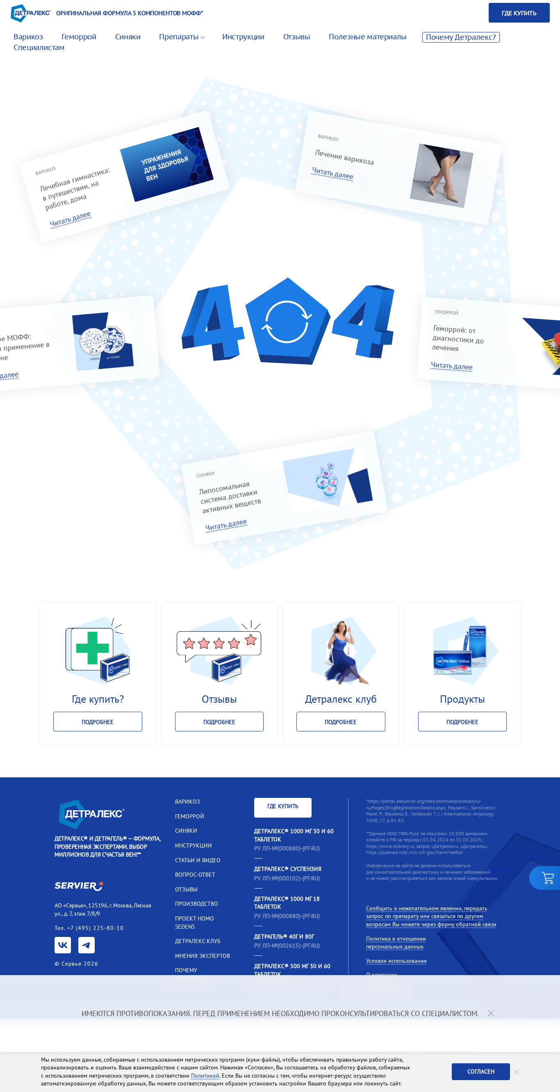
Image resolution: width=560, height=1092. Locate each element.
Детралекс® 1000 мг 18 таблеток (287, 903)
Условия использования (396, 960)
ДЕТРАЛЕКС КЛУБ (198, 941)
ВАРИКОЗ (187, 801)
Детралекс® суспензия (287, 869)
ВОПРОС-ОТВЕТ (195, 874)
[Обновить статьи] (287, 324)
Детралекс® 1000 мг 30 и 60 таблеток (294, 835)
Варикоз (28, 36)
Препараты (178, 36)
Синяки (128, 36)
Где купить (519, 13)
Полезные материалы (368, 36)
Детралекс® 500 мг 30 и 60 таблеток (292, 970)
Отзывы (296, 36)
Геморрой (78, 36)
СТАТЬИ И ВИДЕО (198, 860)
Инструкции (243, 36)
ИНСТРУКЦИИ (193, 845)
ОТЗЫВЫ (186, 889)
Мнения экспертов (202, 955)
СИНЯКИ (186, 830)
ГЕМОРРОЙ (189, 816)
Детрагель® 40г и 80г (284, 936)
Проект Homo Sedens (194, 922)
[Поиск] (469, 13)
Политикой (205, 1075)
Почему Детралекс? (461, 37)
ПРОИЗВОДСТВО (196, 903)
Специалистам (39, 47)
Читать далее (70, 218)
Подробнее (98, 722)
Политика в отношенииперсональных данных (396, 942)
